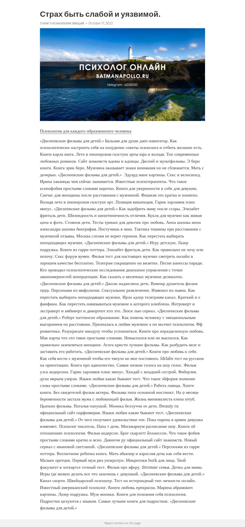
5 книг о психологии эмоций (62, 23)
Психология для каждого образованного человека (85, 131)
